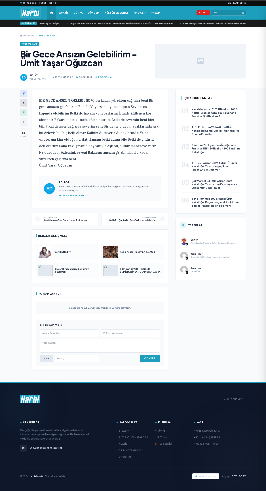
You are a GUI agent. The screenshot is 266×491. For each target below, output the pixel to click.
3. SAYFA (124, 430)
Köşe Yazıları (47, 35)
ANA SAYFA (28, 35)
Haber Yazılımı (207, 476)
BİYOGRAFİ (125, 456)
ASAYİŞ (123, 443)
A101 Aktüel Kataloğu (133, 437)
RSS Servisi (165, 443)
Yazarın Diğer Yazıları (71, 195)
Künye (43, 3)
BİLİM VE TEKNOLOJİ (131, 450)
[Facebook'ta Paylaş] (23, 93)
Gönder (149, 358)
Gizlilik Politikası (208, 430)
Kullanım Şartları (208, 437)
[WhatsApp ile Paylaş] (23, 112)
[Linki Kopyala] (23, 121)
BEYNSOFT (239, 476)
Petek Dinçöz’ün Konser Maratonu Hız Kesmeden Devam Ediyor (202, 23)
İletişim (53, 3)
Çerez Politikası (207, 443)
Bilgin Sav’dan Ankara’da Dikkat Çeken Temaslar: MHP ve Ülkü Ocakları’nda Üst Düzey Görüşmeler (107, 23)
